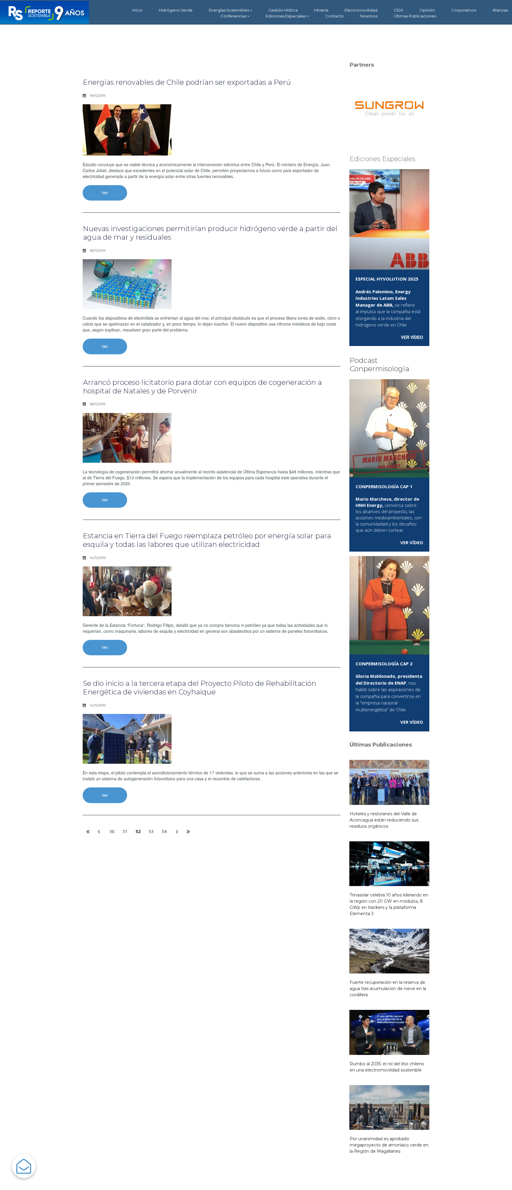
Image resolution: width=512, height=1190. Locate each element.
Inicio (137, 10)
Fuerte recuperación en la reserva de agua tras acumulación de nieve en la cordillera (388, 988)
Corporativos (463, 10)
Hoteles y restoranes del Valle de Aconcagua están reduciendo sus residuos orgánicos (384, 820)
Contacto (334, 16)
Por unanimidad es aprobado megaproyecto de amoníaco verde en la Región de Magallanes (389, 1145)
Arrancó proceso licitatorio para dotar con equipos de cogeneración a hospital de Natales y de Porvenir (202, 386)
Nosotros (368, 16)
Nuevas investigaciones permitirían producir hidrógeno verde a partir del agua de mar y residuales (210, 232)
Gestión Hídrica (283, 10)
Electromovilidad (361, 10)
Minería (321, 10)
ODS (398, 10)
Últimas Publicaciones (415, 16)
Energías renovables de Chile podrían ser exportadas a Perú (187, 82)
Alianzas (500, 10)
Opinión (427, 10)
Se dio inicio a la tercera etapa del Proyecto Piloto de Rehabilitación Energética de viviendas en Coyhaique (199, 687)
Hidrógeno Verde (176, 10)
